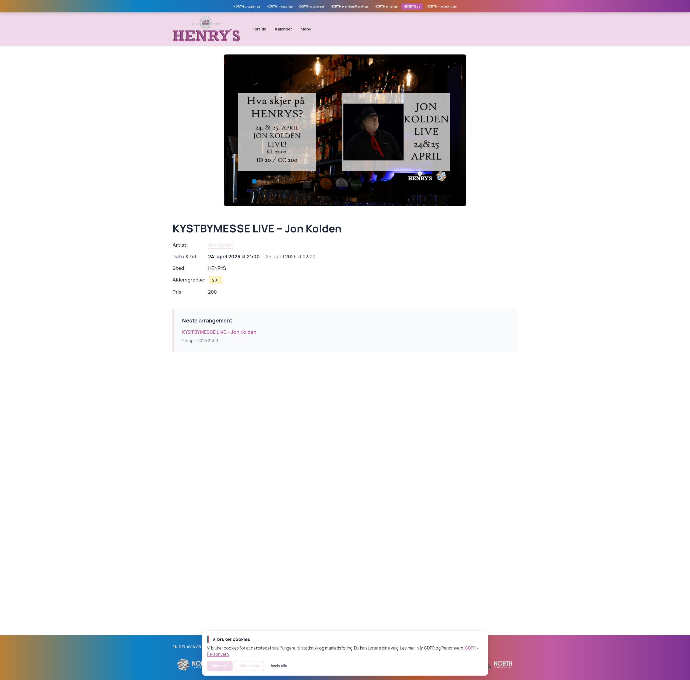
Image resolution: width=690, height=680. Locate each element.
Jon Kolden (220, 245)
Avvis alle (279, 666)
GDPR (470, 648)
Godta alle (219, 666)
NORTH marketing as (442, 6)
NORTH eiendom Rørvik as (349, 6)
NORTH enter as (386, 6)
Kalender (283, 29)
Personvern (218, 654)
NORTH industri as (280, 6)
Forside (259, 29)
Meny (306, 29)
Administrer (249, 666)
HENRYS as (412, 6)
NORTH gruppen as (246, 6)
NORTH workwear (311, 6)
